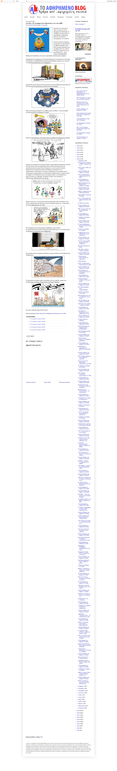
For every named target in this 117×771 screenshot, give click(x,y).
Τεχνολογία (52, 17)
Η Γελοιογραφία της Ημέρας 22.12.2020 (83, 308)
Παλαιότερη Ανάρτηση (64, 382)
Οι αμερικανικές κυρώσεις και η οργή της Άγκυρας (84, 424)
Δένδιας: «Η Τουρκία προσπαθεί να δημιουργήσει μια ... (83, 624)
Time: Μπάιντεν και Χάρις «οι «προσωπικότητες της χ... (84, 522)
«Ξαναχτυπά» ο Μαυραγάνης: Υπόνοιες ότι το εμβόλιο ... (84, 650)
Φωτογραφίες (60, 17)
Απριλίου (80, 701)
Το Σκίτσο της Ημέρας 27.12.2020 (83, 229)
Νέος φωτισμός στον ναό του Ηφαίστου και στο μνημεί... (84, 297)
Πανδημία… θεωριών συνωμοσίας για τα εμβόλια (83, 462)
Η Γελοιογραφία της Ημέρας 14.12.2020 (83, 449)
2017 (78, 715)
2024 (78, 150)
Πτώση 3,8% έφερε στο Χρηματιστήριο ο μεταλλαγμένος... (84, 328)
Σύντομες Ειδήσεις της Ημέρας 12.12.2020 (83, 491)
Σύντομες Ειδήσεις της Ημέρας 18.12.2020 (83, 382)
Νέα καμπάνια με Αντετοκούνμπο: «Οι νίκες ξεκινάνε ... (83, 391)
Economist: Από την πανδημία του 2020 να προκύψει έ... (84, 386)
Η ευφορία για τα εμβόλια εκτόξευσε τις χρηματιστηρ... (84, 607)
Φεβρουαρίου (81, 705)
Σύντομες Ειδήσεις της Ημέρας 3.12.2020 (83, 678)
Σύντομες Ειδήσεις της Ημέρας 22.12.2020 (83, 316)
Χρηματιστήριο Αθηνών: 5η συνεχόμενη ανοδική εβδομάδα (84, 645)
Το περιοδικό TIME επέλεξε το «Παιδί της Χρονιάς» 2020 (84, 632)
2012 (78, 725)
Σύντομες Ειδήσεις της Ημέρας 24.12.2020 (83, 284)
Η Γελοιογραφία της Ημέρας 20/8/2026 (37, 321)
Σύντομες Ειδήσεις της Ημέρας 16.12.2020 (83, 421)
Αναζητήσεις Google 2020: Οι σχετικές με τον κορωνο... (83, 553)
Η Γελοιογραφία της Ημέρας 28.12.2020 (83, 214)
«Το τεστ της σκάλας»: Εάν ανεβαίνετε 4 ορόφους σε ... (83, 413)
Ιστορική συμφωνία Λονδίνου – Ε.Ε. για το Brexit (84, 280)
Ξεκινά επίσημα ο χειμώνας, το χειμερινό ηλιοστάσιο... (84, 339)
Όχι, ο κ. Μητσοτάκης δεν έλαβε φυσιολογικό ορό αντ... (84, 200)
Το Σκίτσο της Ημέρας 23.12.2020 (83, 292)
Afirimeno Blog (32, 25)
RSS (41, 737)
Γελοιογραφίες (69, 17)
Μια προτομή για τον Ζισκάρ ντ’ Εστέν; (83, 657)
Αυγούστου (81, 692)
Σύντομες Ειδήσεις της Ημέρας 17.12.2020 (83, 402)
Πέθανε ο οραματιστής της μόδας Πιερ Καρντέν (84, 192)
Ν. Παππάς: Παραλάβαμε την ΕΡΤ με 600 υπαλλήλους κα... (84, 509)
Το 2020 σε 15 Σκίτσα (83, 203)
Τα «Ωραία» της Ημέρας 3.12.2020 (84, 669)
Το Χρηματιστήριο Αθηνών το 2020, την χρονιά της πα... (84, 164)
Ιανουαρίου (81, 708)
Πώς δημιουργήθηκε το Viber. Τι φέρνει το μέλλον (84, 562)
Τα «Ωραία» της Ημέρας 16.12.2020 (84, 417)
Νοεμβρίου (81, 686)
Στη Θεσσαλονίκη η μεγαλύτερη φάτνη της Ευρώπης (84, 484)
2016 (78, 717)
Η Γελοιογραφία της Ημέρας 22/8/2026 (37, 318)
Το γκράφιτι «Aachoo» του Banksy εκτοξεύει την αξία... (84, 500)
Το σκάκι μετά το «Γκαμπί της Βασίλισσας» (84, 398)
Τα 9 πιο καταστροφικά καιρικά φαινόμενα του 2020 (84, 176)
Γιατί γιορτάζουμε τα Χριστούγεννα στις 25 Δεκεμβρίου (84, 272)
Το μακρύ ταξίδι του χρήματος (83, 320)
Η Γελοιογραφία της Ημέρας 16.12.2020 (83, 409)
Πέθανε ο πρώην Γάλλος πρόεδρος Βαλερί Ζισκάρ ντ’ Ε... (84, 674)
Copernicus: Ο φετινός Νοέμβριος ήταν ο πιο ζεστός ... (84, 587)
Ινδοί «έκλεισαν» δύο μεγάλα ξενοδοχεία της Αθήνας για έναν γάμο (84, 114)
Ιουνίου (80, 697)
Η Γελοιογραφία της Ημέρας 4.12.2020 (83, 641)
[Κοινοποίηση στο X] (30, 336)
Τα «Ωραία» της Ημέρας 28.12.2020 (84, 218)
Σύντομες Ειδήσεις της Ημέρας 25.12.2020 (83, 267)
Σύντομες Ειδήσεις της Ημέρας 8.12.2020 (83, 574)
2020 (78, 159)
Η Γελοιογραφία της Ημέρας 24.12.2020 (83, 276)
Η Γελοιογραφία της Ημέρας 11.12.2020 (83, 504)
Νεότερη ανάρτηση (31, 382)
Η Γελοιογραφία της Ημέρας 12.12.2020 (83, 488)
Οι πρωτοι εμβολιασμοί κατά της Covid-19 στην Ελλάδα (84, 226)
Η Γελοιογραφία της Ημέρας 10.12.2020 (83, 526)
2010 (78, 730)
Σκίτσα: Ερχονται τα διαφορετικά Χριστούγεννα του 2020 (51, 313)
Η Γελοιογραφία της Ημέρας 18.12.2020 (83, 378)
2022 (78, 154)
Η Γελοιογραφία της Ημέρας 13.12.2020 (83, 471)
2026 (78, 146)
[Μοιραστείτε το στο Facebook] (32, 336)
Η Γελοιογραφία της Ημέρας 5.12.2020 (83, 619)
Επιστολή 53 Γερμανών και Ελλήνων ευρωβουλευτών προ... (84, 539)
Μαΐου (80, 699)
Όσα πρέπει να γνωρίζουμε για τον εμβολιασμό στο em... (84, 312)
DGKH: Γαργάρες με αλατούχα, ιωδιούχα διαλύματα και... (83, 682)
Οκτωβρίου (81, 688)
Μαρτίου (80, 703)
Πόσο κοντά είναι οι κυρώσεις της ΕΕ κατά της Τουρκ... (84, 578)
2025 (78, 148)
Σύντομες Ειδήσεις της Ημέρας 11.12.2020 (83, 513)
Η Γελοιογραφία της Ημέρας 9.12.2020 (83, 543)
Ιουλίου (80, 695)
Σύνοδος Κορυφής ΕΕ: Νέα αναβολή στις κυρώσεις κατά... (83, 517)
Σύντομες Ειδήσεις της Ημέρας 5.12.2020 (83, 627)
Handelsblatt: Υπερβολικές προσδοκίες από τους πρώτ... (84, 547)
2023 (78, 152)
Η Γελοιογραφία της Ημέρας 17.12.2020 (83, 395)
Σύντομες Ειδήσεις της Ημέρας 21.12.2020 (83, 335)
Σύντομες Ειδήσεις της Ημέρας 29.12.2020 (83, 206)
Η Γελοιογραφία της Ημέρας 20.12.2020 (83, 343)
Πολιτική (39, 17)
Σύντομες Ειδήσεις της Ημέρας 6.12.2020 (83, 611)
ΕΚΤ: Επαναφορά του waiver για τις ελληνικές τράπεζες (84, 98)
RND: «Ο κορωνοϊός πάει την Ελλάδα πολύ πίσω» (84, 210)
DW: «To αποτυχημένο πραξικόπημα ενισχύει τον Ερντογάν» (83, 129)
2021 (78, 156)
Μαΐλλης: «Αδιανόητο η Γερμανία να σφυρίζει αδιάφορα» (84, 570)
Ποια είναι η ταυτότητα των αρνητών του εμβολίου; (83, 530)
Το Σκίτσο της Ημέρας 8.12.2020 (83, 565)
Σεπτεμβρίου (81, 690)
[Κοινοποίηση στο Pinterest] (33, 336)
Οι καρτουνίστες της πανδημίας (83, 599)
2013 (78, 723)
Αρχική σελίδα (47, 382)
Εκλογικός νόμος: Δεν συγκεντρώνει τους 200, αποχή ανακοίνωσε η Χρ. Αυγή (83, 104)
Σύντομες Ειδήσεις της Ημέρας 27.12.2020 (83, 238)
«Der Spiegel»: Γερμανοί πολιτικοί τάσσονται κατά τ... (84, 467)
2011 (78, 728)
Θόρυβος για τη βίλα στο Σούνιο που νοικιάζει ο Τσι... (84, 595)
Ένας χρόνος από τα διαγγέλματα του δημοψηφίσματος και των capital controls (83, 92)
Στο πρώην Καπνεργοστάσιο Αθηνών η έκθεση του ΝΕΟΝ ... (84, 444)
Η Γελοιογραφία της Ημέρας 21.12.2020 (83, 323)
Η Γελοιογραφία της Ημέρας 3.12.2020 (83, 666)
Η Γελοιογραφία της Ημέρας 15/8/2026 (37, 329)
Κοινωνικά (45, 17)
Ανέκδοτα (77, 17)
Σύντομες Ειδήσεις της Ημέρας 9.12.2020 (83, 557)
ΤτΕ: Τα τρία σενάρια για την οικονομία (84, 431)
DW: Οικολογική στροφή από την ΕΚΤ (84, 331)
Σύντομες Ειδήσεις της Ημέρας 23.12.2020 (83, 301)
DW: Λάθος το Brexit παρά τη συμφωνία (83, 250)
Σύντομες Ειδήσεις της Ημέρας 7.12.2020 (83, 591)
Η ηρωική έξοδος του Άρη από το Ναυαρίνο (83, 119)
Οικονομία (32, 17)
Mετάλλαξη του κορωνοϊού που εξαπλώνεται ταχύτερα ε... (84, 348)
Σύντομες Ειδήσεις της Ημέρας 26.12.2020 (83, 253)
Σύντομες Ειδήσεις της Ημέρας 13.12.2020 (83, 474)
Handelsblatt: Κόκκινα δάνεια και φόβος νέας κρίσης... (84, 662)
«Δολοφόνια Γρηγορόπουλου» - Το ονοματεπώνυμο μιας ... (84, 615)
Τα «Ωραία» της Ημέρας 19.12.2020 (84, 366)
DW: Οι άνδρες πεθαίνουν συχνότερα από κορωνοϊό (84, 358)
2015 (78, 719)
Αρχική (26, 17)
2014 (78, 721)
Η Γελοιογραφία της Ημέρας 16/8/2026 (37, 327)
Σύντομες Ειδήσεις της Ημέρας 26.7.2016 (82, 109)
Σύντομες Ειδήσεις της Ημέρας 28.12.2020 (83, 221)
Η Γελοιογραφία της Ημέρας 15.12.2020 (83, 428)
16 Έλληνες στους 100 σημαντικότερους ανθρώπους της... (83, 439)
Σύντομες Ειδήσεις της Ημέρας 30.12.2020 (83, 188)
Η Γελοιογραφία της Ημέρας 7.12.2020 (83, 582)
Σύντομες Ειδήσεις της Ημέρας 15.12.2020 (83, 435)
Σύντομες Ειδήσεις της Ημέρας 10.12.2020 (83, 534)
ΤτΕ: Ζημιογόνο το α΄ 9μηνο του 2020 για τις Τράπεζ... (84, 454)
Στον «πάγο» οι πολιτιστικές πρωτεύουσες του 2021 (84, 374)
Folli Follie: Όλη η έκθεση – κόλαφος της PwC (84, 304)
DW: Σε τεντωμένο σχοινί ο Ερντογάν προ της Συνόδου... (84, 637)
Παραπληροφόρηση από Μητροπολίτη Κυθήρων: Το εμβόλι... (84, 184)
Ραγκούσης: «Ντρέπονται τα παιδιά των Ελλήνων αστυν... (84, 479)
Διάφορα (83, 17)
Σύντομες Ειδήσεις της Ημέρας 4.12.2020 (83, 654)
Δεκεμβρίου (81, 160)
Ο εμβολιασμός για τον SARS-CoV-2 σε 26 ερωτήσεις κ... (83, 234)
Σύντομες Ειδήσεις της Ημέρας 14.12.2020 (83, 458)
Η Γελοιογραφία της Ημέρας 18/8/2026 (37, 324)
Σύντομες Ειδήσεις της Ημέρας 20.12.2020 (83, 353)
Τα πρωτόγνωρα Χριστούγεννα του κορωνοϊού (83, 258)
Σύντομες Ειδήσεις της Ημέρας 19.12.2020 (83, 370)
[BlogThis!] (29, 336)
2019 (78, 710)
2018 (78, 713)
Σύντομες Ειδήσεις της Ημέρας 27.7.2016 (82, 137)
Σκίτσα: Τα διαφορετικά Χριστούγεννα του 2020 (84, 264)
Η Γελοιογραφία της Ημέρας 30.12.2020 (83, 180)
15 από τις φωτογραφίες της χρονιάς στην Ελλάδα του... (84, 242)
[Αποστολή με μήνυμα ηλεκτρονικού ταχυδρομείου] (27, 336)
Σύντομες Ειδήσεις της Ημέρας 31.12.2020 (83, 171)
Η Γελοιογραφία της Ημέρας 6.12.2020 (83, 602)
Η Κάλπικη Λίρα (82, 261)
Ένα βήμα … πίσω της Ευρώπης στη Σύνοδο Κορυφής (84, 496)
